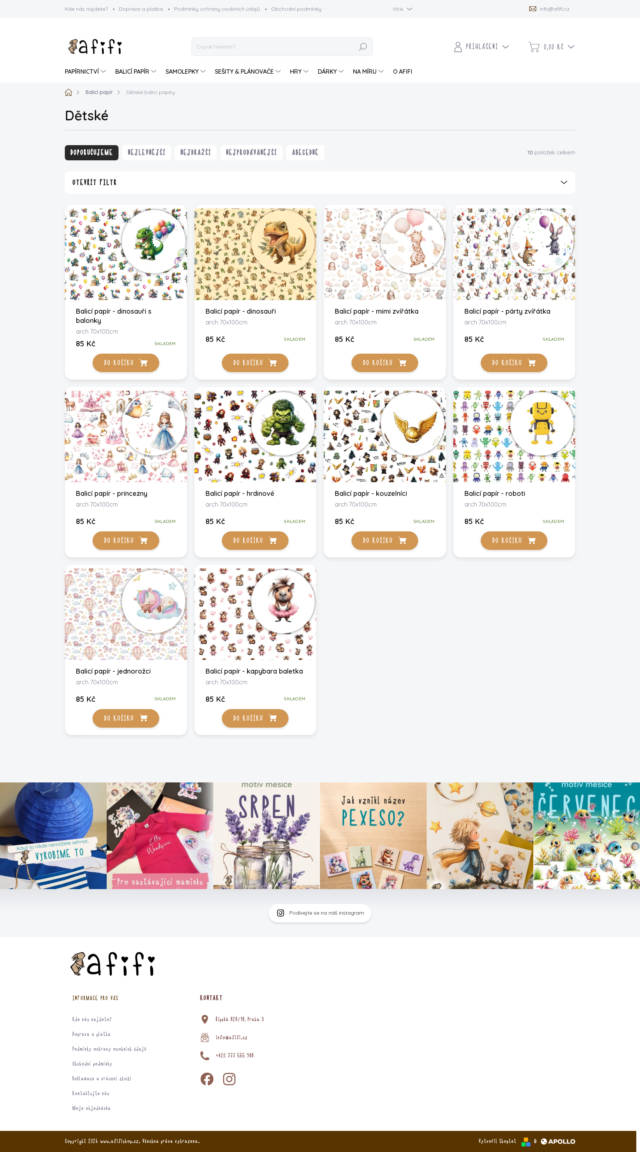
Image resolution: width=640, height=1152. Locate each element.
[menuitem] (86, 71)
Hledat (363, 47)
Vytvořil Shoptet (497, 1141)
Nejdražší (195, 152)
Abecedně (305, 152)
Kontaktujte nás (90, 1093)
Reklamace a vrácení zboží (101, 1078)
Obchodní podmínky (296, 9)
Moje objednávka (91, 1108)
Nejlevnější (147, 152)
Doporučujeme (91, 152)
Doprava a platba (141, 9)
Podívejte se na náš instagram (326, 912)
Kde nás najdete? (86, 9)
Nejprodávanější (251, 152)
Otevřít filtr (94, 182)
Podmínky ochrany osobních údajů (217, 9)
